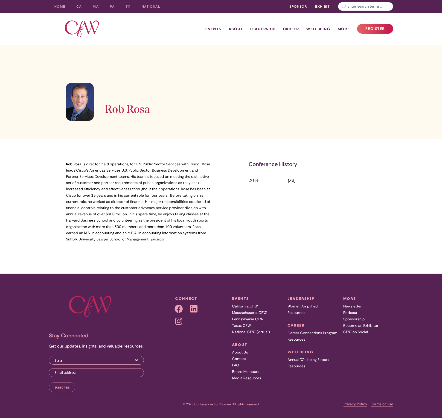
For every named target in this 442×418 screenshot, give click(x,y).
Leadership (263, 28)
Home (59, 6)
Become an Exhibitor (360, 325)
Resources (296, 312)
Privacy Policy (355, 404)
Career (291, 28)
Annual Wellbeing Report (308, 359)
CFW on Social (355, 332)
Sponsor (298, 6)
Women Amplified (303, 306)
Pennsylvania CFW (247, 319)
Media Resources (246, 378)
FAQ (235, 365)
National (154, 7)
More (344, 28)
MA (98, 7)
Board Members (245, 371)
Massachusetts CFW (249, 312)
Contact (239, 358)
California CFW (245, 306)
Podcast (350, 312)
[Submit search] (344, 6)
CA (81, 7)
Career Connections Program (312, 332)
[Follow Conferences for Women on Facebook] (178, 309)
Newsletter (352, 306)
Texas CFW (241, 325)
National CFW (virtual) (251, 332)
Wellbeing (318, 28)
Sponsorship (354, 319)
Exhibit (322, 6)
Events (213, 28)
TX (131, 7)
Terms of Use (382, 404)
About (236, 28)
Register (379, 30)
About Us (240, 352)
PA (115, 7)
